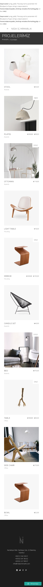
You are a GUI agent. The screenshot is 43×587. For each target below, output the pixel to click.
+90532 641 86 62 (21, 559)
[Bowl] (21, 491)
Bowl (7, 513)
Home (5, 39)
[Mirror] (21, 255)
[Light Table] (21, 208)
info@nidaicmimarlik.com (21, 564)
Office (6, 421)
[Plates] (21, 113)
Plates (7, 134)
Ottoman (9, 181)
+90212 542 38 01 (21, 556)
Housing (7, 231)
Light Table (10, 229)
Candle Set (10, 323)
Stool (7, 87)
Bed (6, 371)
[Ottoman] (21, 160)
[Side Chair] (21, 444)
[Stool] (21, 66)
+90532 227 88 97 (21, 561)
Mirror (8, 276)
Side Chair (9, 465)
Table (7, 418)
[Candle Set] (21, 302)
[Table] (21, 397)
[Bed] (21, 349)
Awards (6, 90)
